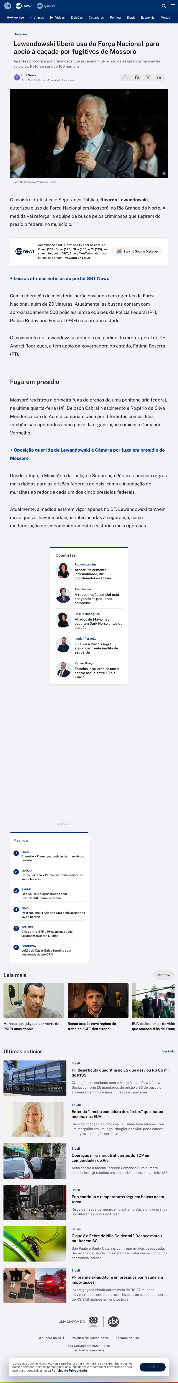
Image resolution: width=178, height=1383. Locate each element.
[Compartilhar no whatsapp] (125, 77)
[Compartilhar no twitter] (148, 77)
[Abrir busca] (163, 6)
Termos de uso (127, 1338)
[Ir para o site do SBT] (113, 1321)
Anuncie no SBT (52, 1338)
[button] (33, 1011)
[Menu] (173, 6)
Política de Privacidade (69, 1370)
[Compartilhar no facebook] (137, 77)
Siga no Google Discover (140, 251)
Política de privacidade (90, 1338)
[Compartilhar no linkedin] (159, 77)
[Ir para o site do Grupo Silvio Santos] (81, 1321)
